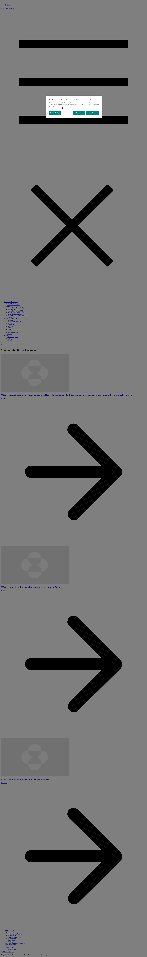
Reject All (79, 113)
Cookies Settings (55, 113)
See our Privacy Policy (55, 108)
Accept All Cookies (92, 113)
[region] (74, 107)
